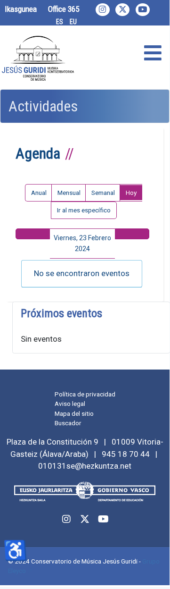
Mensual (69, 192)
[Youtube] (143, 9)
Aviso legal (70, 403)
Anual (39, 192)
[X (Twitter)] (122, 9)
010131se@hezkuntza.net (84, 466)
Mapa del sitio (74, 413)
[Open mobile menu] (152, 53)
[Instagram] (103, 9)
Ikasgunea (21, 9)
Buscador (68, 423)
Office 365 (63, 9)
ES (59, 21)
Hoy (131, 192)
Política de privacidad (85, 394)
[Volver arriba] (152, 569)
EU (73, 21)
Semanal (103, 192)
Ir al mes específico (84, 210)
